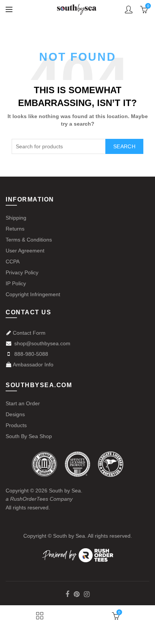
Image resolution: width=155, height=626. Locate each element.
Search (124, 146)
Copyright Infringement (33, 294)
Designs (15, 414)
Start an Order (23, 403)
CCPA (13, 261)
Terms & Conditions (29, 240)
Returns (15, 229)
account (128, 9)
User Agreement (25, 251)
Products (16, 425)
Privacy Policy (22, 272)
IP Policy (16, 283)
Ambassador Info (33, 364)
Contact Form (29, 333)
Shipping (16, 218)
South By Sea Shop (29, 436)
